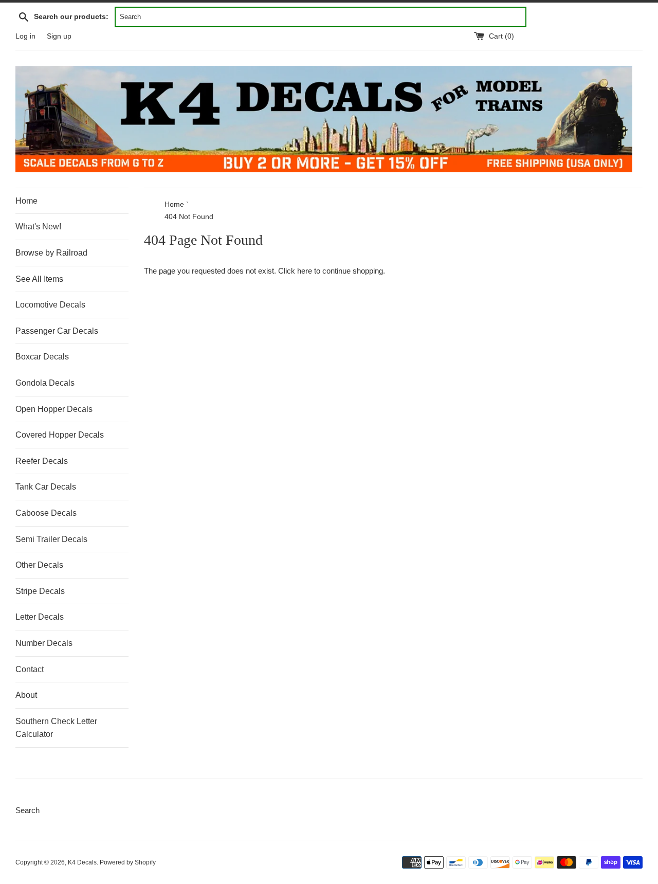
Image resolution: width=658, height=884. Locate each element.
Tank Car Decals (45, 486)
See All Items (39, 279)
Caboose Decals (46, 513)
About (26, 695)
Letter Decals (39, 616)
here (304, 270)
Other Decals (39, 565)
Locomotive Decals (50, 304)
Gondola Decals (45, 382)
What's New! (38, 226)
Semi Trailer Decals (51, 539)
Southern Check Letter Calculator (56, 728)
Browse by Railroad (51, 252)
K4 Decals (82, 862)
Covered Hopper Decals (59, 434)
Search (27, 810)
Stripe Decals (40, 591)
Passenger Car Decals (56, 331)
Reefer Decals (41, 461)
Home (26, 200)
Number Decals (43, 643)
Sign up (59, 36)
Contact (29, 669)
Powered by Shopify (128, 862)
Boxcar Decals (42, 356)
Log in (25, 36)
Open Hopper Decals (54, 409)
